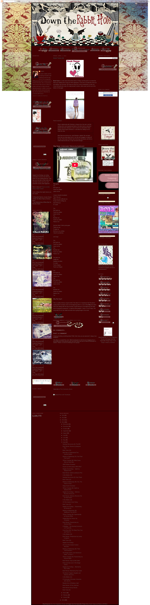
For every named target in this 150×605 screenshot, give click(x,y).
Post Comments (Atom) (66, 389)
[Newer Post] (91, 386)
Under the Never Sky (38, 198)
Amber (42, 71)
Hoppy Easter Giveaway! (69, 485)
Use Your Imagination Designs (58, 604)
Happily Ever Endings (68, 542)
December (66, 424)
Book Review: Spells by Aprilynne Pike (72, 472)
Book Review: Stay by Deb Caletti (71, 560)
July (64, 435)
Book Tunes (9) (66, 590)
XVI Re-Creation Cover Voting (70, 502)
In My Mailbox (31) (67, 577)
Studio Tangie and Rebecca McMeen (98, 604)
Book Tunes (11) (67, 504)
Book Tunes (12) (67, 479)
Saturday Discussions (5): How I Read (72, 477)
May (64, 440)
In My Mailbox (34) (67, 475)
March (65, 592)
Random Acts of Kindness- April (71, 583)
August (65, 433)
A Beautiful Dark (37, 197)
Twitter (41, 93)
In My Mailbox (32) (67, 534)
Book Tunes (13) (67, 450)
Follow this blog (108, 95)
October (65, 428)
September (66, 431)
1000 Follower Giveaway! (69, 464)
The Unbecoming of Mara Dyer (41, 202)
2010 (63, 600)
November (66, 426)
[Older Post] (59, 386)
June (64, 437)
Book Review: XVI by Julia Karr (71, 585)
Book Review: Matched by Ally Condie (72, 570)
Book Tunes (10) (67, 540)
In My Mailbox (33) (67, 499)
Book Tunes (77, 320)
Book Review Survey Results (70, 587)
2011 (63, 422)
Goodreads (35, 93)
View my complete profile (40, 95)
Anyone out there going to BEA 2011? (72, 466)
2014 (63, 415)
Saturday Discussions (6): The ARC (72, 444)
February (65, 595)
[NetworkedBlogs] (108, 92)
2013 (63, 417)
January (65, 597)
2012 (63, 420)
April (64, 442)
